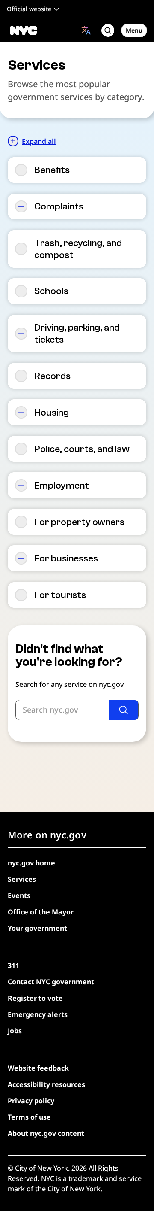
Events (19, 895)
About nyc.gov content (46, 1133)
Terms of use (29, 1117)
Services (22, 879)
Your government (37, 928)
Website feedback (38, 1068)
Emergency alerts (38, 1014)
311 (13, 965)
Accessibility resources (46, 1084)
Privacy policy (31, 1100)
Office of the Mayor (41, 912)
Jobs (15, 1030)
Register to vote (35, 998)
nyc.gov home (31, 863)
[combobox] (86, 30)
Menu (134, 30)
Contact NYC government (51, 981)
